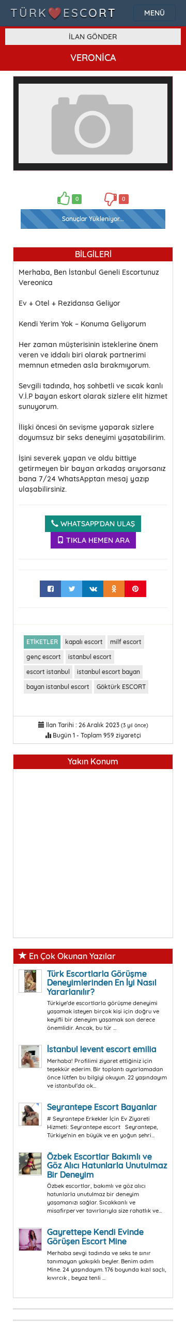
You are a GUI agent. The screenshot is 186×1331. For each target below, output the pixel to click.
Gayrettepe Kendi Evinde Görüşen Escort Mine (95, 1236)
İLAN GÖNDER (93, 36)
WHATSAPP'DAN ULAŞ (96, 523)
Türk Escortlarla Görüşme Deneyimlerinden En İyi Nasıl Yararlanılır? (102, 982)
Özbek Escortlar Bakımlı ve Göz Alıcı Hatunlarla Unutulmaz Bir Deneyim (107, 1165)
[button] (158, 91)
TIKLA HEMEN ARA (97, 540)
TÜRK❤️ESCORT (63, 13)
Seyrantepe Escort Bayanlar (102, 1107)
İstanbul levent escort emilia (102, 1049)
